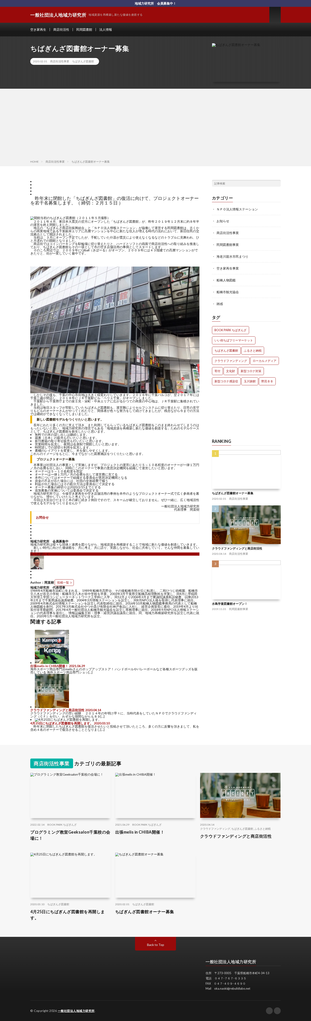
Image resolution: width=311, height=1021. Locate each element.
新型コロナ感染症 (226, 381)
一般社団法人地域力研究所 (76, 1011)
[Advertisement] (155, 125)
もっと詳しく (39, 554)
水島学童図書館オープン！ (229, 603)
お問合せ (42, 517)
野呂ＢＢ (267, 381)
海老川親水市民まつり (232, 256)
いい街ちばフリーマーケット (233, 340)
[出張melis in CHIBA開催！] (52, 663)
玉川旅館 (250, 381)
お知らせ (223, 221)
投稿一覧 (63, 582)
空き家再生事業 (228, 268)
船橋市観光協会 (228, 292)
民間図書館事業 (228, 245)
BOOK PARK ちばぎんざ (230, 330)
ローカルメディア (264, 361)
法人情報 (105, 29)
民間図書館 (84, 29)
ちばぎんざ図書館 (83, 61)
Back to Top (155, 945)
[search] (277, 183)
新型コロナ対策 (251, 371)
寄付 (217, 371)
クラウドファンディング (230, 361)
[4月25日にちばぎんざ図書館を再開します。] (68, 719)
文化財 (230, 371)
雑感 (220, 304)
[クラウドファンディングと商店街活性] (52, 707)
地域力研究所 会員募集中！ (155, 3)
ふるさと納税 (253, 350)
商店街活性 (61, 29)
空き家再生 (38, 29)
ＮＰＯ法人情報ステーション (237, 209)
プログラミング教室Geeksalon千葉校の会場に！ (70, 835)
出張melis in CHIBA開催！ (49, 666)
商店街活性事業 (59, 61)
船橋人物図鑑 (226, 280)
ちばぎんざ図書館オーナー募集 (232, 493)
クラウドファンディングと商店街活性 (57, 710)
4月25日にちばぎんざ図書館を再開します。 (61, 723)
